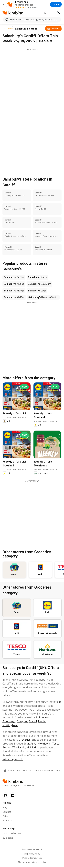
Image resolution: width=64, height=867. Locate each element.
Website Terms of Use (32, 858)
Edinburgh (8, 721)
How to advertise (11, 833)
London (44, 717)
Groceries (25, 739)
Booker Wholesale (13, 747)
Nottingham (10, 725)
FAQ (4, 807)
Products (7, 820)
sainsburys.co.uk (12, 759)
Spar (26, 743)
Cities (5, 816)
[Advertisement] (32, 82)
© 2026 (32, 849)
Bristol (33, 721)
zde (59, 702)
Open (56, 4)
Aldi (28, 747)
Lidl (34, 747)
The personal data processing (32, 862)
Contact (6, 811)
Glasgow (22, 721)
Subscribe (55, 28)
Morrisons (44, 743)
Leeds (41, 721)
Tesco (55, 743)
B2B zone (7, 837)
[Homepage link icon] (5, 770)
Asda (33, 743)
